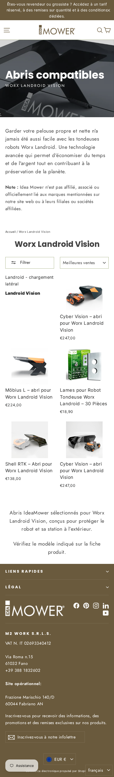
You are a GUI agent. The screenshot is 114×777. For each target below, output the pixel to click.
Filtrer (24, 262)
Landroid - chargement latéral (29, 281)
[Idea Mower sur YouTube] (106, 612)
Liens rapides (24, 571)
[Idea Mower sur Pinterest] (86, 605)
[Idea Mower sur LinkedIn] (106, 605)
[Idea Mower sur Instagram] (96, 605)
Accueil (10, 232)
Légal (13, 587)
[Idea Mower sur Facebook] (76, 605)
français (95, 770)
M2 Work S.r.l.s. (28, 633)
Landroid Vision (22, 293)
